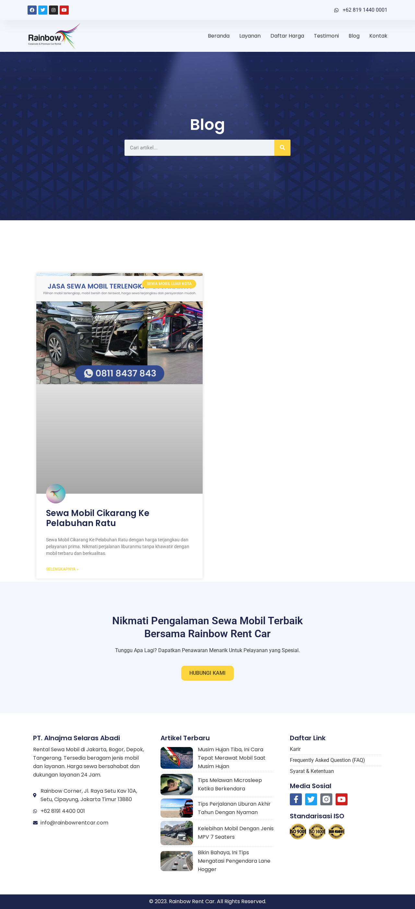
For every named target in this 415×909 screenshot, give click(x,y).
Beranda (219, 36)
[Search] (282, 148)
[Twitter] (42, 10)
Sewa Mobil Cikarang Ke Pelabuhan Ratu (97, 518)
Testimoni (326, 36)
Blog (354, 36)
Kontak (378, 36)
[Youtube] (64, 10)
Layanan (250, 36)
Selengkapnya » (62, 569)
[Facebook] (32, 10)
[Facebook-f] (296, 799)
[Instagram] (53, 10)
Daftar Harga (287, 36)
